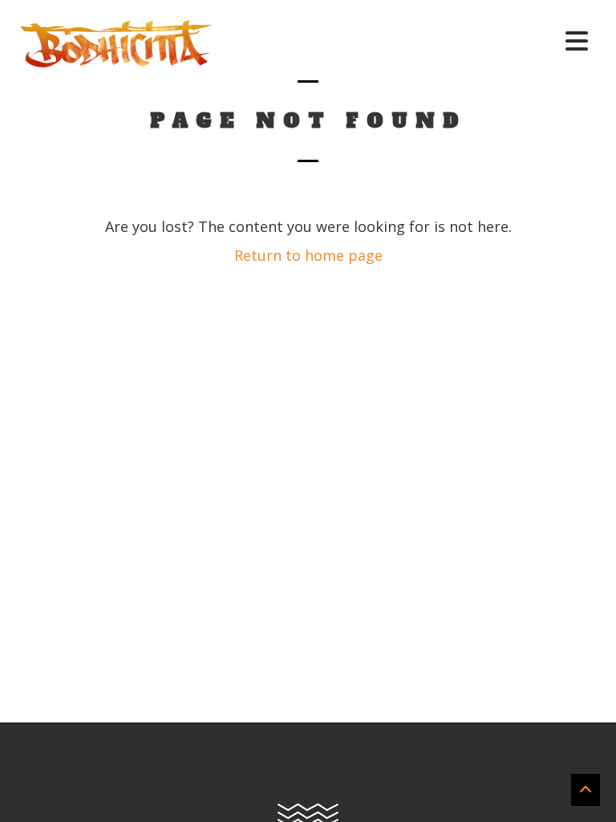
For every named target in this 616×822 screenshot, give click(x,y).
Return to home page (308, 255)
